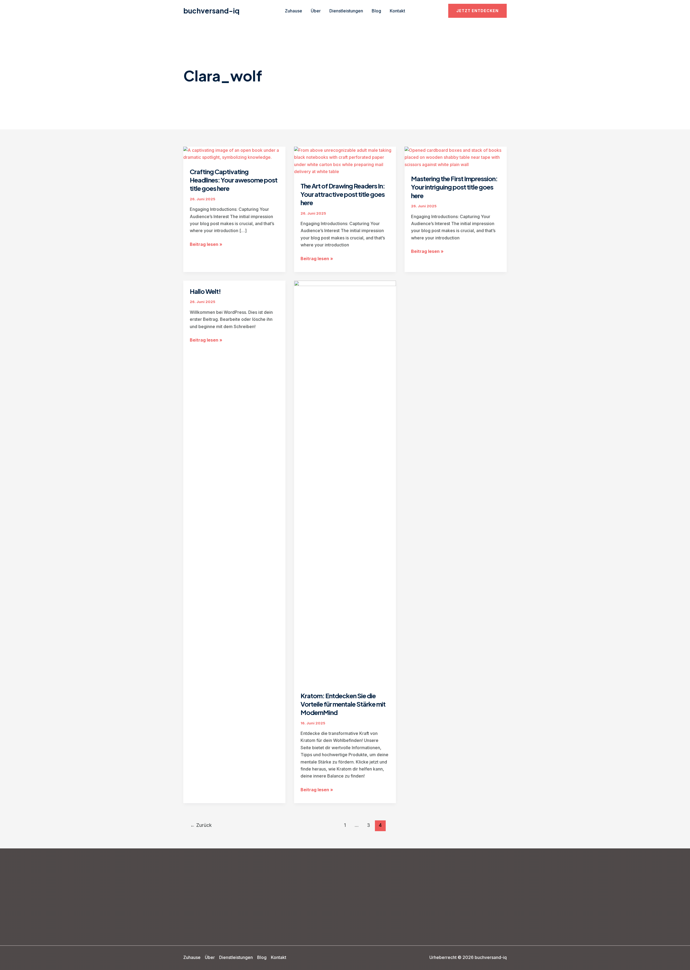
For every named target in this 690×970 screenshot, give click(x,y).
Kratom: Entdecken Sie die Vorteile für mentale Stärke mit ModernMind (343, 704)
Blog (376, 10)
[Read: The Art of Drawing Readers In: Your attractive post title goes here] (345, 160)
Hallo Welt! (205, 291)
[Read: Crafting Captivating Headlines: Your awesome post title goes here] (234, 153)
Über (316, 10)
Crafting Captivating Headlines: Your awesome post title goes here (233, 179)
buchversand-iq (211, 10)
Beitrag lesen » (206, 244)
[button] (477, 11)
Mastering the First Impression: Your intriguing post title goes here (454, 186)
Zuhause (293, 10)
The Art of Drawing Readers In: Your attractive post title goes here (343, 194)
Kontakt (397, 10)
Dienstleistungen (346, 10)
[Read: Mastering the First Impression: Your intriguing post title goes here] (456, 157)
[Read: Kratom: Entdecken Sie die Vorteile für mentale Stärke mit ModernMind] (345, 482)
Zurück (201, 825)
